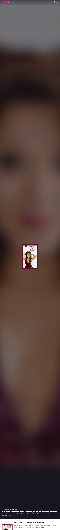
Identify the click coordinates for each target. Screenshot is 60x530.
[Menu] (56, 2)
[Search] (53, 2)
